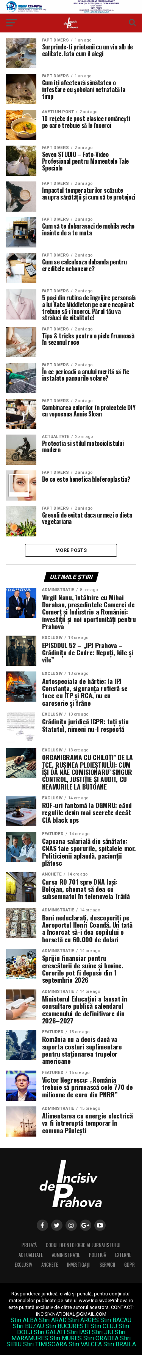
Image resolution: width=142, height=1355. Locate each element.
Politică (97, 1254)
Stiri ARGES (83, 1320)
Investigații (79, 1264)
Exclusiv (23, 1264)
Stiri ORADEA (101, 1338)
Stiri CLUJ (104, 1326)
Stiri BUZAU (28, 1326)
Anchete (49, 1264)
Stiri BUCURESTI (67, 1326)
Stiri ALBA (24, 1320)
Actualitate (31, 1254)
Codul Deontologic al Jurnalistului (83, 1245)
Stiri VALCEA (85, 1344)
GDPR (129, 1264)
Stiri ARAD (53, 1320)
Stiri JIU (102, 1332)
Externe (123, 1254)
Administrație (66, 1254)
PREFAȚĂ (29, 1245)
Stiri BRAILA (119, 1344)
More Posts (71, 550)
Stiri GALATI (50, 1332)
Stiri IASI (79, 1332)
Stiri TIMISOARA (45, 1344)
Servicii (107, 1264)
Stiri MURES (66, 1338)
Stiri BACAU (115, 1320)
